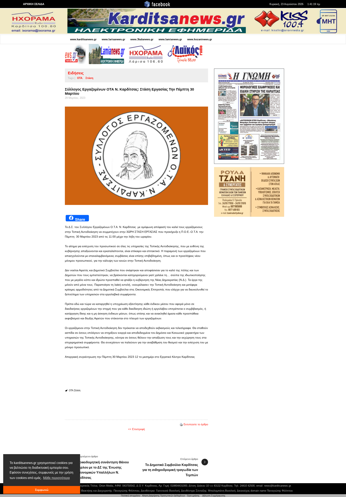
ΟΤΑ (79, 78)
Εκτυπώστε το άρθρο (196, 424)
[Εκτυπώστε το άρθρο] (181, 424)
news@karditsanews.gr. (278, 485)
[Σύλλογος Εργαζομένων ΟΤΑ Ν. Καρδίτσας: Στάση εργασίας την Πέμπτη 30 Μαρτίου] (136, 156)
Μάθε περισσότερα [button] (56, 478)
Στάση (89, 78)
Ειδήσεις (76, 73)
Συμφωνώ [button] (41, 489)
